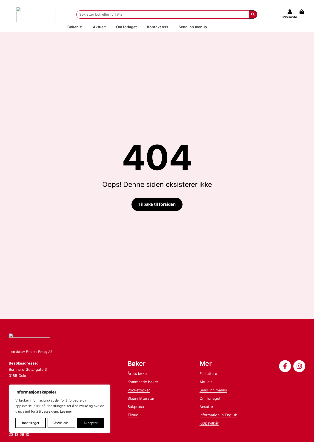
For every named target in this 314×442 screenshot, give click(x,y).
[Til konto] (290, 11)
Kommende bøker (143, 381)
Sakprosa (136, 406)
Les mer (66, 411)
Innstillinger (30, 423)
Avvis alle (61, 423)
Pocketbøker (139, 390)
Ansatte (206, 406)
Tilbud (133, 415)
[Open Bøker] (81, 27)
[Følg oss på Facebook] (285, 366)
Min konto (290, 17)
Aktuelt (206, 381)
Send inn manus (213, 390)
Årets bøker (138, 373)
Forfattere (208, 373)
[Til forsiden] (35, 14)
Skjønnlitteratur (141, 398)
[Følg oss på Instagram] (299, 366)
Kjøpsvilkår (209, 423)
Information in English (218, 415)
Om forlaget (210, 398)
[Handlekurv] (304, 11)
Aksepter (90, 423)
